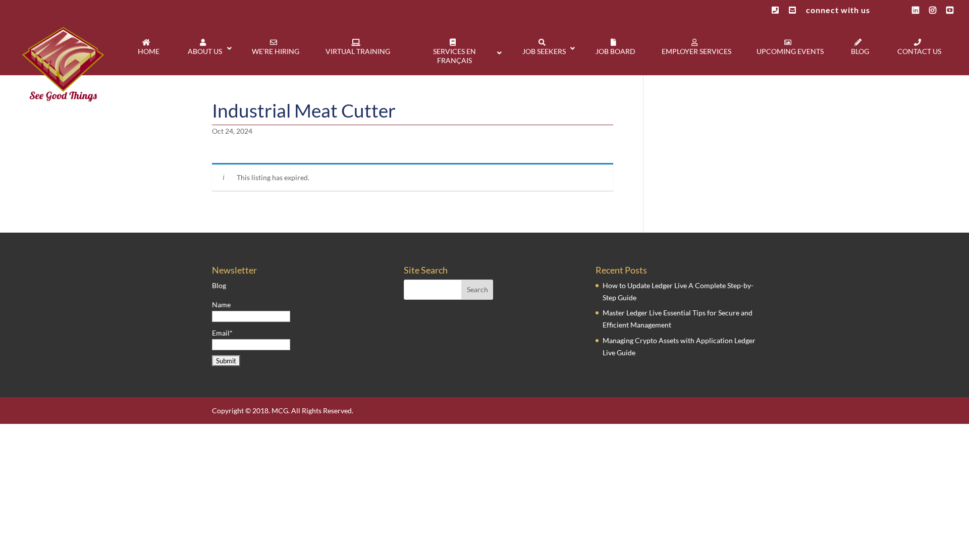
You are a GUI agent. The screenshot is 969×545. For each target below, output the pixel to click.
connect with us (838, 10)
